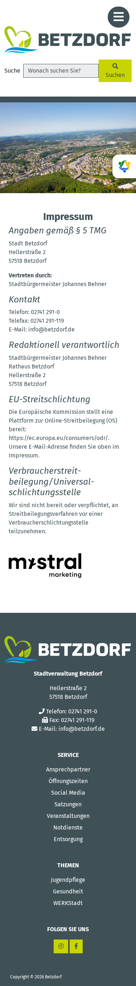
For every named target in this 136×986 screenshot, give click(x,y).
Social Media (68, 792)
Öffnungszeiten (68, 781)
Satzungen (68, 804)
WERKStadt (68, 903)
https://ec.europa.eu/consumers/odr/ (58, 438)
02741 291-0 (82, 711)
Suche (12, 70)
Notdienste (68, 827)
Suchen (115, 75)
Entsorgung (68, 839)
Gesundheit (68, 891)
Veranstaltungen (68, 815)
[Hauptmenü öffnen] (118, 17)
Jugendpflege (68, 879)
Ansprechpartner (68, 769)
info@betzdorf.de (81, 728)
